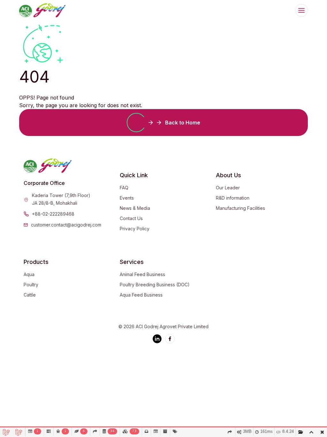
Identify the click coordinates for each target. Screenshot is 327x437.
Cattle (30, 295)
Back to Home (182, 122)
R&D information (232, 198)
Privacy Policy (134, 228)
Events (127, 198)
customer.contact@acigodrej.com (66, 224)
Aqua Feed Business (141, 295)
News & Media (135, 208)
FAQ (124, 187)
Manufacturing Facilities (240, 208)
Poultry (31, 284)
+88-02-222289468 (53, 214)
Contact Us (131, 218)
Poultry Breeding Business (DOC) (155, 284)
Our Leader (228, 187)
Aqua (29, 274)
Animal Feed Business (142, 274)
